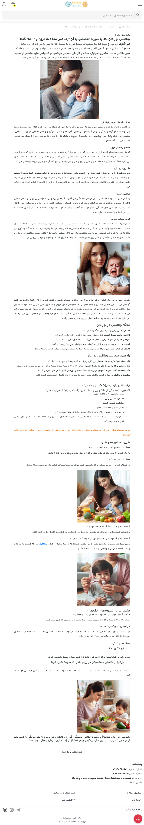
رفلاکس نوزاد (71, 27)
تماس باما (67, 800)
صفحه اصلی (124, 27)
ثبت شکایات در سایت (64, 793)
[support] (5, 810)
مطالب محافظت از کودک (92, 27)
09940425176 (120, 769)
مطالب (111, 27)
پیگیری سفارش (133, 793)
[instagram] (11, 810)
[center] (138, 15)
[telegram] (18, 810)
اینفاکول (43, 544)
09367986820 (120, 774)
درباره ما (136, 800)
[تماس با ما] (138, 818)
